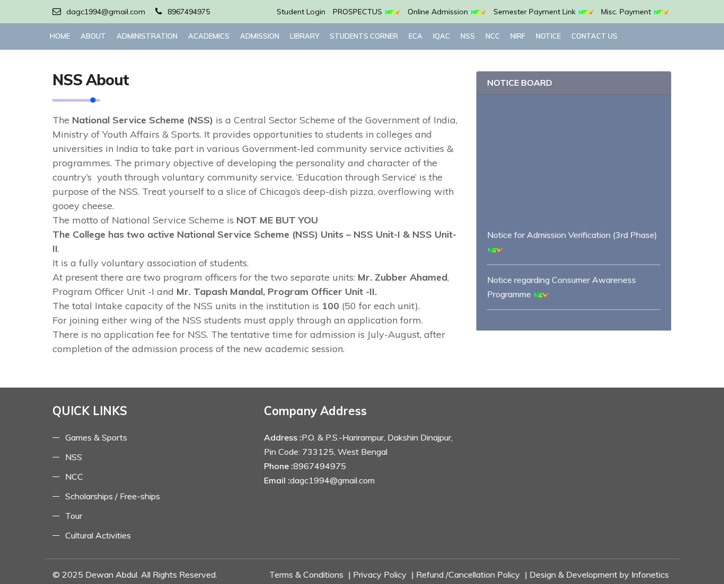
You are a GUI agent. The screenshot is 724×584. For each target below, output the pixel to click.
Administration (147, 36)
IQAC (441, 36)
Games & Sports (96, 437)
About (93, 36)
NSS (468, 36)
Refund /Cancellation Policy (468, 574)
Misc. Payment (627, 11)
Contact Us (594, 36)
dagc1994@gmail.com (105, 11)
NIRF (517, 36)
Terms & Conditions (306, 574)
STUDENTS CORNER (364, 36)
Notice (548, 36)
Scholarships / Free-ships (112, 496)
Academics (208, 36)
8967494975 (188, 11)
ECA (415, 36)
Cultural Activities (98, 535)
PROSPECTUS (358, 11)
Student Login (301, 11)
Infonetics (650, 574)
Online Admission (439, 11)
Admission (259, 36)
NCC (492, 36)
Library (304, 36)
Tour (73, 515)
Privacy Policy (380, 574)
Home (60, 36)
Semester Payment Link (535, 11)
